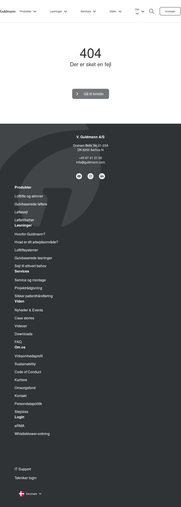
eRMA (20, 425)
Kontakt (170, 11)
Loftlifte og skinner (29, 196)
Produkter (25, 11)
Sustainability (25, 363)
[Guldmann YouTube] (79, 176)
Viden (113, 11)
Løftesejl (21, 211)
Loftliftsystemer (26, 249)
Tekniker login (25, 477)
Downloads (23, 333)
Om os (137, 11)
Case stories (24, 317)
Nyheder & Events (29, 309)
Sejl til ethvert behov (30, 265)
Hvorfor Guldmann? (30, 233)
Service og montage (30, 279)
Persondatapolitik (28, 403)
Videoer (21, 325)
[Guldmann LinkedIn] (102, 176)
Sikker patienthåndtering (34, 295)
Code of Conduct (28, 371)
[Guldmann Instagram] (90, 176)
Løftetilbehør (24, 219)
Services (86, 11)
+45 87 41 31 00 (90, 157)
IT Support (23, 468)
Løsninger (56, 11)
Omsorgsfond (25, 387)
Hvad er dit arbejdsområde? (36, 241)
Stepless (21, 411)
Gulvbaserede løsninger (33, 257)
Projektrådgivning (28, 287)
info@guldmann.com (90, 162)
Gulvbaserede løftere (31, 203)
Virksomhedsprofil (29, 355)
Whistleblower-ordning (32, 433)
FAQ (18, 341)
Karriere (21, 379)
